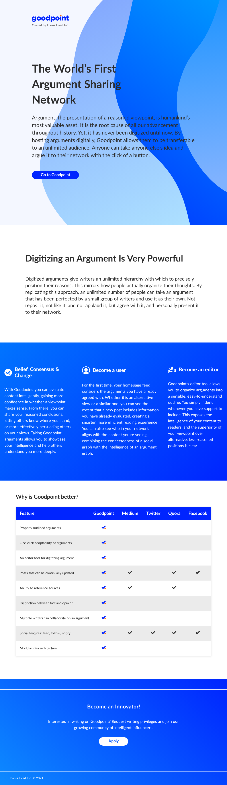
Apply (113, 741)
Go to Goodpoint (55, 175)
